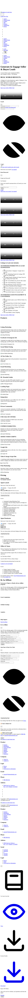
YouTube (5, 853)
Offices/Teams (6, 20)
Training (5, 748)
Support (5, 750)
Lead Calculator (7, 747)
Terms (24, 720)
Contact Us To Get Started (7, 563)
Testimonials (6, 25)
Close (2, 738)
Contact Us (6, 760)
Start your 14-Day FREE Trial (7, 87)
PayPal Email (4, 638)
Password (3, 107)
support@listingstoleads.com (10, 735)
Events (5, 752)
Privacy (5, 766)
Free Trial (6, 16)
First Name (3, 655)
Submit (2, 644)
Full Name (3, 635)
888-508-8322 (6, 780)
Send (2, 188)
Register (2, 995)
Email (2, 187)
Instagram (5, 851)
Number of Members (5, 642)
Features (5, 24)
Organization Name (5, 641)
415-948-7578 (7, 577)
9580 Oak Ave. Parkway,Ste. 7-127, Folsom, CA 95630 (10, 786)
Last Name (3, 656)
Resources (5, 753)
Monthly (4, 488)
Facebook (5, 849)
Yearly (12, 488)
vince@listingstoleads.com (20, 575)
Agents (5, 18)
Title (4, 22)
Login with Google (14, 167)
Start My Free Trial (5, 495)
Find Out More (4, 622)
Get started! (14, 169)
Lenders (5, 21)
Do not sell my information (9, 768)
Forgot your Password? (10, 107)
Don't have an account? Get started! (9, 191)
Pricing (5, 26)
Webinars (5, 751)
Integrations (6, 746)
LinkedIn (5, 855)
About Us (5, 759)
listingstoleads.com (13, 799)
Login (2, 16)
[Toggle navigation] (2, 14)
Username (3, 106)
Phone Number (4, 639)
